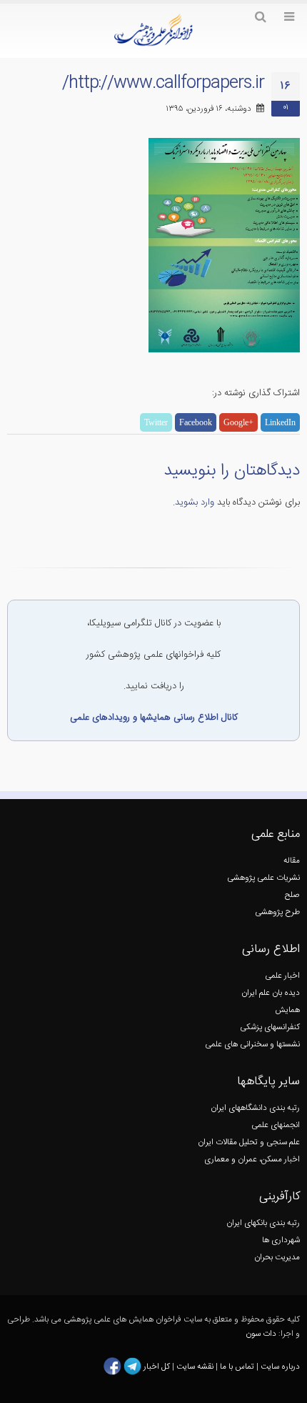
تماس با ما (236, 1367)
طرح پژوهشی (277, 912)
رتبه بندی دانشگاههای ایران (255, 1108)
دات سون (261, 1334)
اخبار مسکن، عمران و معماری (252, 1159)
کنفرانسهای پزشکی (270, 1027)
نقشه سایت (196, 1367)
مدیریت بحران (277, 1257)
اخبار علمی (282, 976)
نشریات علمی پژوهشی (263, 878)
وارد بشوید (194, 502)
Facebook (195, 422)
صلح (292, 895)
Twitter (156, 422)
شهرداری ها (281, 1240)
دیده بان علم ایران (270, 993)
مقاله (291, 861)
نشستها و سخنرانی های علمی (252, 1044)
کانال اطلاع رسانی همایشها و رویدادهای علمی (154, 717)
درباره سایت (280, 1367)
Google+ (238, 422)
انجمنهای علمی (275, 1125)
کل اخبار (157, 1367)
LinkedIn (280, 422)
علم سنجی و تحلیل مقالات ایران (249, 1142)
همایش (287, 1010)
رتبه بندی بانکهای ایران (263, 1223)
